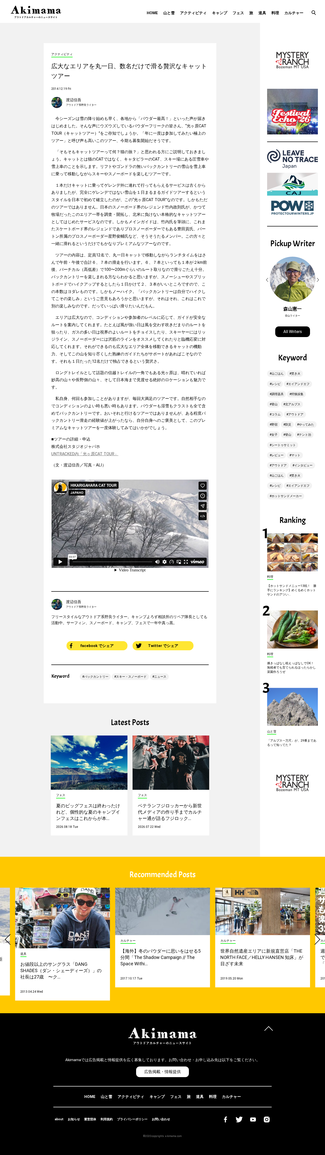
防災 (288, 424)
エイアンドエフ (299, 384)
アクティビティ (193, 13)
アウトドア (295, 414)
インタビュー (303, 465)
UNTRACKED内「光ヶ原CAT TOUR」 (84, 453)
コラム (276, 414)
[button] (268, 280)
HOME (152, 13)
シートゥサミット (283, 445)
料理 (275, 13)
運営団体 (90, 1119)
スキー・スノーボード (131, 676)
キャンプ (219, 13)
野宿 (274, 424)
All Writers (292, 331)
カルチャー (293, 13)
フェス (238, 13)
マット (295, 455)
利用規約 (107, 1119)
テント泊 (305, 434)
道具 (262, 13)
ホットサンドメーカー (286, 496)
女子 (274, 434)
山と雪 (169, 13)
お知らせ (74, 1119)
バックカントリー (96, 676)
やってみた (306, 424)
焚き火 (295, 373)
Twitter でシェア (163, 645)
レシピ (276, 384)
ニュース (160, 676)
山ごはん (277, 373)
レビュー (277, 455)
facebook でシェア (97, 645)
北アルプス (292, 404)
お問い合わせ (161, 1119)
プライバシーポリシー (132, 1119)
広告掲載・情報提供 (162, 1071)
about (59, 1119)
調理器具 (277, 394)
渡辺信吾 (73, 100)
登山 (274, 404)
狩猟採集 (297, 394)
